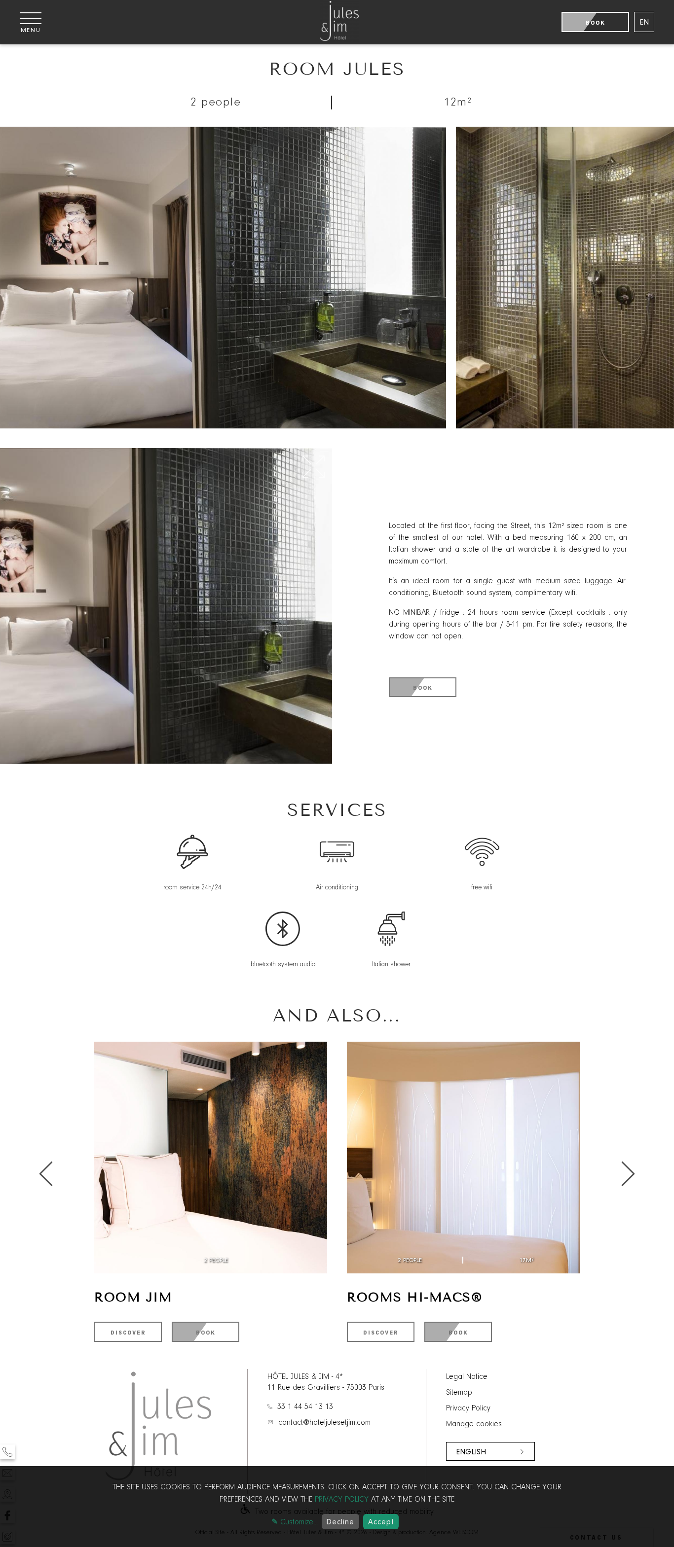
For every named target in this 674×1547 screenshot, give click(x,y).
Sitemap (459, 1393)
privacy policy (342, 1500)
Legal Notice (466, 1377)
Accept (381, 1521)
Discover (128, 1332)
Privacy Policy (468, 1408)
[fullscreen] (313, 467)
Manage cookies (474, 1424)
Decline (340, 1521)
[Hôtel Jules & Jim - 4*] (339, 40)
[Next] (46, 1175)
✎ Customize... (294, 1522)
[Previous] (628, 1175)
